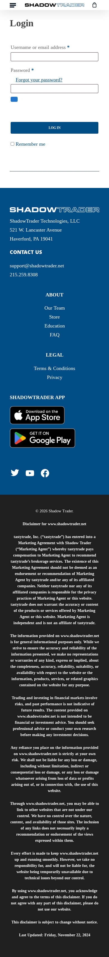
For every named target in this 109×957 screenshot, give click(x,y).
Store (54, 317)
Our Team (54, 308)
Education (54, 326)
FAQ (55, 335)
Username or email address (40, 47)
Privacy (54, 377)
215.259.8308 (24, 274)
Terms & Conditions (54, 368)
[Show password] (14, 99)
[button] (13, 5)
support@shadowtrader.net (37, 265)
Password (22, 70)
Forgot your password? (39, 79)
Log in (55, 128)
